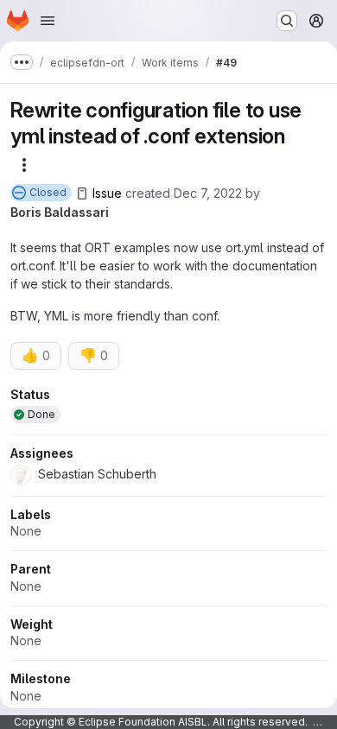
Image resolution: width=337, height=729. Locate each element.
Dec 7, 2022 (208, 193)
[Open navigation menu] (47, 21)
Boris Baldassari (59, 212)
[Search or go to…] (287, 20)
